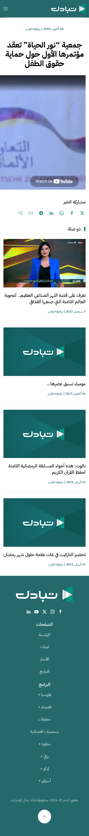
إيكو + (44, 769)
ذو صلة (74, 228)
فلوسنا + (44, 695)
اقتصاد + (44, 707)
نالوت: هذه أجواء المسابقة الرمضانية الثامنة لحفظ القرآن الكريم (47, 469)
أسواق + (44, 781)
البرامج (44, 671)
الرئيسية (44, 635)
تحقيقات (44, 719)
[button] (5, 8)
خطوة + (45, 744)
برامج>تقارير (33, 29)
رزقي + (44, 756)
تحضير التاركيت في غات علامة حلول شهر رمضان (44, 554)
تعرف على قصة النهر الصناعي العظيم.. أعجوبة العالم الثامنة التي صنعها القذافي (45, 298)
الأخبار (44, 659)
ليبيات (44, 647)
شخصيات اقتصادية (44, 731)
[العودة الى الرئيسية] (68, 8)
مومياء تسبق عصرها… (66, 383)
